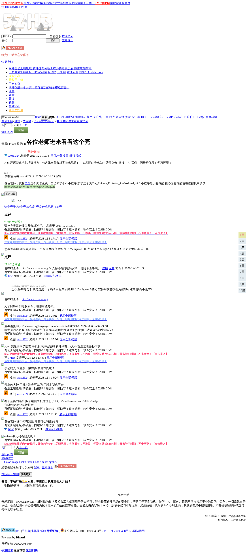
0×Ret (11, 357)
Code (36, 461)
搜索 (38, 117)
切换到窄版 (20, 7)
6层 (242, 265)
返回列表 (7, 132)
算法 (128, 117)
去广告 (97, 117)
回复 (111, 268)
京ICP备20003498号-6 (117, 530)
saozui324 (14, 155)
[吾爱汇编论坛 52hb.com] (8, 530)
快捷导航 (7, 61)
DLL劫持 (199, 117)
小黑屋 (35, 530)
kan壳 (58, 206)
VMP (169, 117)
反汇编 (136, 117)
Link (22, 461)
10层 (242, 290)
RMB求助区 (102, 3)
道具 (11, 91)
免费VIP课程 (32, 3)
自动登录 (55, 36)
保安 (11, 429)
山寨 (105, 117)
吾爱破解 (211, 117)
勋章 (11, 94)
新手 (90, 117)
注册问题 (7, 7)
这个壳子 (10, 206)
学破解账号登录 (120, 3)
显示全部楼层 (59, 155)
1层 (242, 234)
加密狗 (69, 117)
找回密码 (67, 36)
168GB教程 (47, 3)
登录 (37, 467)
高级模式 (7, 458)
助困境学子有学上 (83, 3)
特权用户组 (16, 79)
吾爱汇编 (7, 121)
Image (14, 461)
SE (184, 117)
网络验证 (80, 117)
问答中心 (14, 75)
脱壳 (112, 117)
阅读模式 (75, 155)
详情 (105, 268)
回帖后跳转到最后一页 (38, 485)
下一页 (23, 125)
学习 (27, 183)
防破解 (154, 117)
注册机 (60, 117)
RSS (18, 530)
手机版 (26, 530)
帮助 (14, 106)
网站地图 (139, 530)
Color (7, 461)
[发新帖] (21, 132)
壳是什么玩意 (45, 206)
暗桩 (190, 117)
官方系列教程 (62, 3)
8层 (242, 278)
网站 (50, 68)
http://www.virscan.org (35, 299)
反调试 (177, 117)
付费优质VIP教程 (12, 3)
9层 (242, 284)
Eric (10, 276)
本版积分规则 (10, 474)
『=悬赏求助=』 (44, 121)
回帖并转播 (12, 485)
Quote (28, 461)
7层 (242, 271)
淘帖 (39, 87)
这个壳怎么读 (26, 206)
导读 (11, 98)
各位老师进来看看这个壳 (72, 121)
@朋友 (53, 461)
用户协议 (14, 83)
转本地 (120, 117)
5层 (242, 259)
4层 (242, 253)
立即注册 (67, 40)
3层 (242, 247)
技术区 (27, 121)
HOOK (145, 117)
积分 (11, 102)
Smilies (44, 461)
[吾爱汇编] (28, 29)
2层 (242, 241)
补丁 (163, 117)
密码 (4, 40)
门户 (56, 72)
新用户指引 (16, 110)
